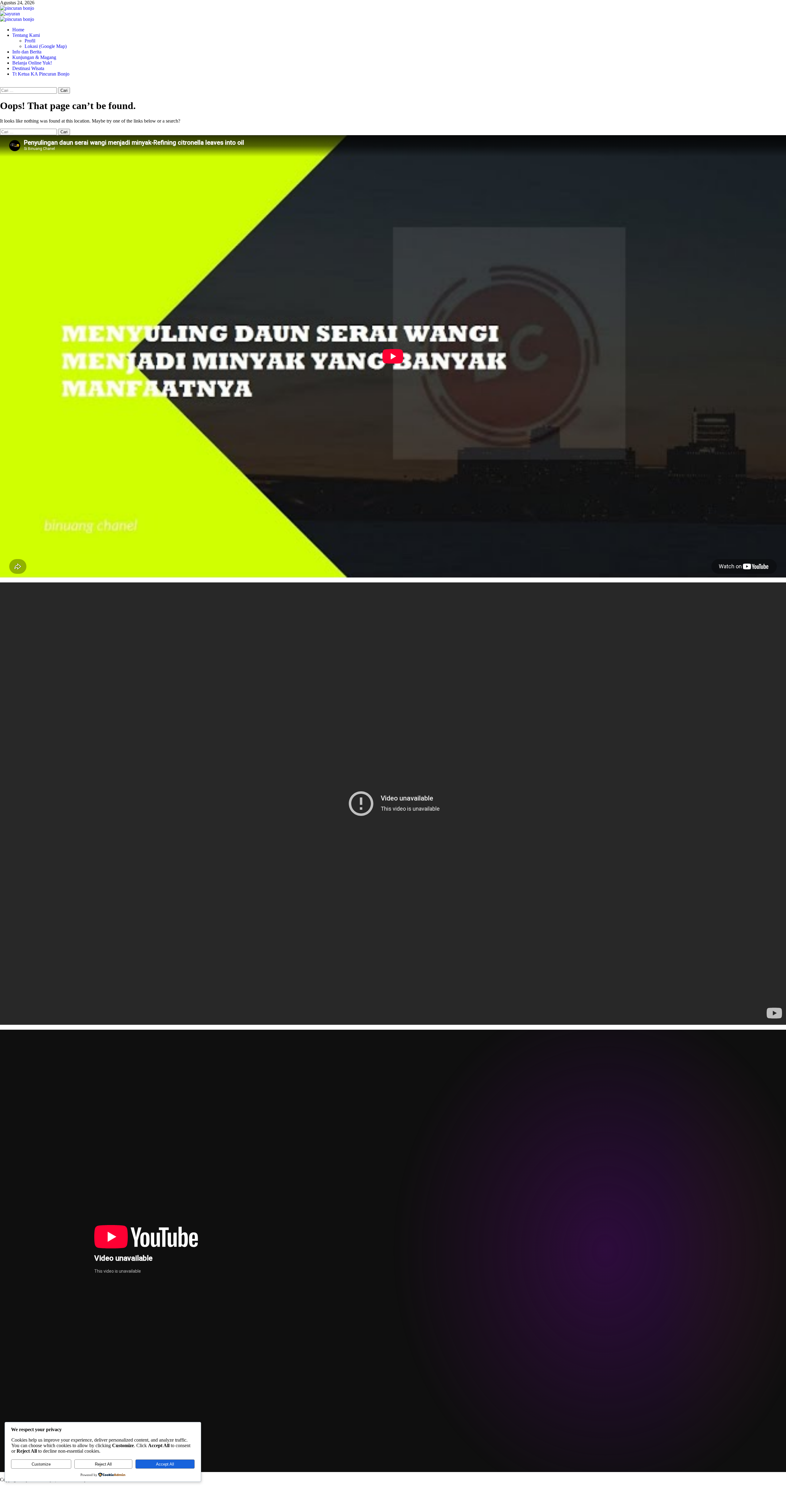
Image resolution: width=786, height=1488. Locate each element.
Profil (30, 40)
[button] (2, 84)
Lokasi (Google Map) (46, 46)
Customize (41, 1464)
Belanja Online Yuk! (32, 62)
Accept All (165, 1464)
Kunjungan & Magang (34, 57)
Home (18, 29)
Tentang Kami (26, 35)
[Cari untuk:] (29, 90)
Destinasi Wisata (28, 68)
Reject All (103, 1464)
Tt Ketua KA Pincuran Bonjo (40, 73)
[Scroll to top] (2, 1485)
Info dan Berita (26, 51)
